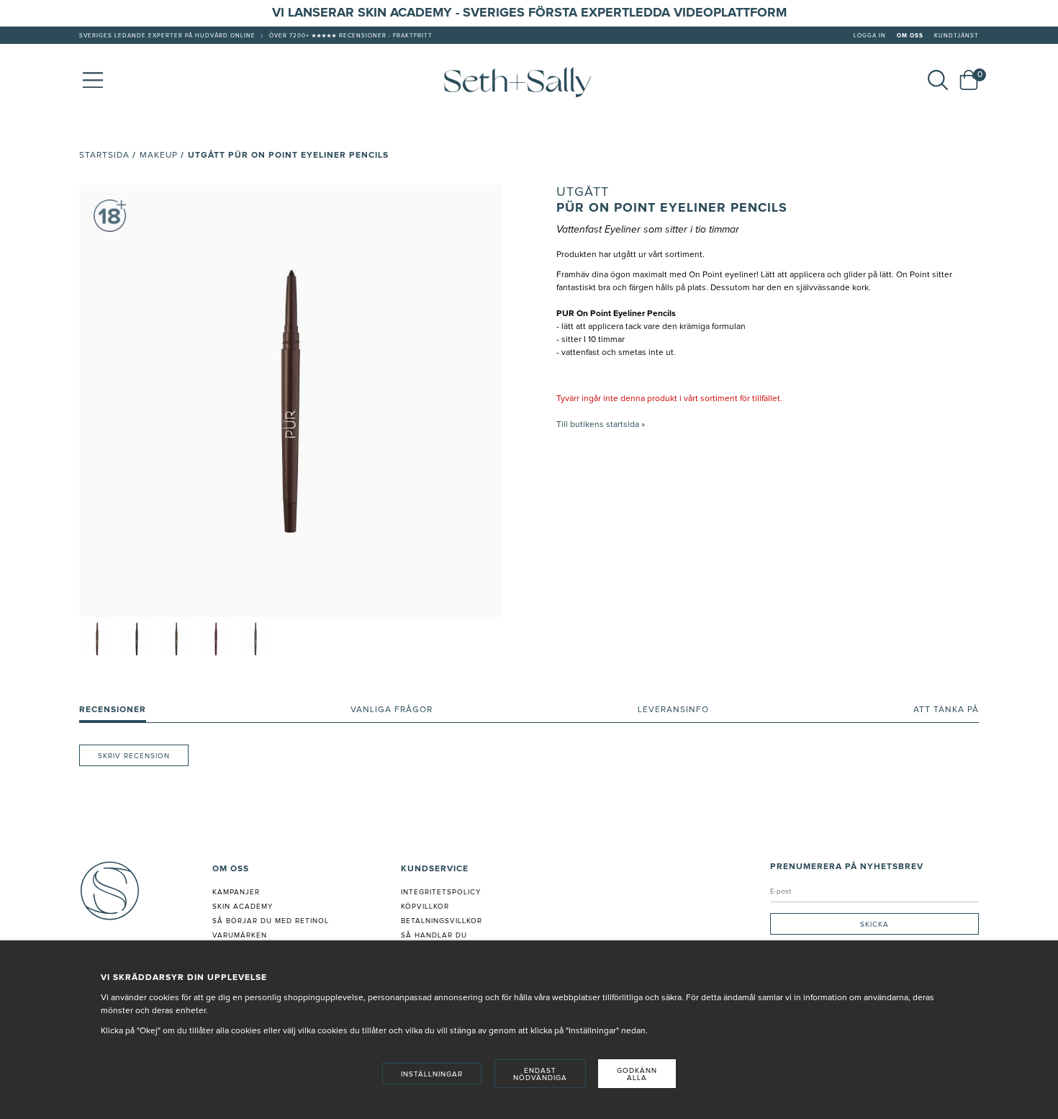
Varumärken (239, 935)
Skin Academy (242, 906)
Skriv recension (134, 756)
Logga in (870, 36)
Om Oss (910, 36)
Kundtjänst (956, 36)
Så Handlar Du (434, 935)
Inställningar (432, 1074)
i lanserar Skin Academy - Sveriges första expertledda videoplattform (534, 12)
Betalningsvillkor (441, 921)
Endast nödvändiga (540, 1074)
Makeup (159, 155)
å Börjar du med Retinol (273, 921)
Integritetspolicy (441, 892)
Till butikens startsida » (600, 425)
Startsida (104, 155)
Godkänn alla (637, 1074)
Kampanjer (236, 892)
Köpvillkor (425, 906)
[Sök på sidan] (938, 80)
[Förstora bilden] (290, 401)
